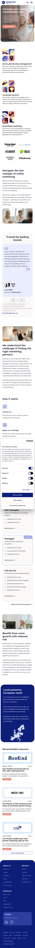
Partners (24, 872)
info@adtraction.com (11, 918)
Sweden (5, 932)
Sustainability (7, 882)
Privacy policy (7, 885)
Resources (6, 894)
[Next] (21, 300)
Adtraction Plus (26, 875)
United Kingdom (8, 941)
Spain (10, 935)
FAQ (4, 901)
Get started (9, 26)
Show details (26, 489)
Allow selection (17, 500)
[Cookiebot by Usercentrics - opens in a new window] (26, 441)
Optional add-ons (9, 528)
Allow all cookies (17, 495)
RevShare (25, 879)
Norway (12, 932)
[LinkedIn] (6, 922)
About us (6, 869)
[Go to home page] (8, 2)
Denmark (18, 932)
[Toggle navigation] (31, 2)
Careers (5, 872)
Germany (25, 935)
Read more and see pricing (20, 604)
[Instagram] (12, 922)
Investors (6, 875)
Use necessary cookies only (17, 505)
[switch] (30, 473)
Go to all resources (17, 853)
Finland (25, 932)
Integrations (7, 904)
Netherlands (17, 935)
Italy (24, 938)
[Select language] (27, 2)
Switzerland (6, 938)
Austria (14, 938)
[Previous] (14, 300)
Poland (5, 935)
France (19, 938)
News (5, 879)
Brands (24, 869)
